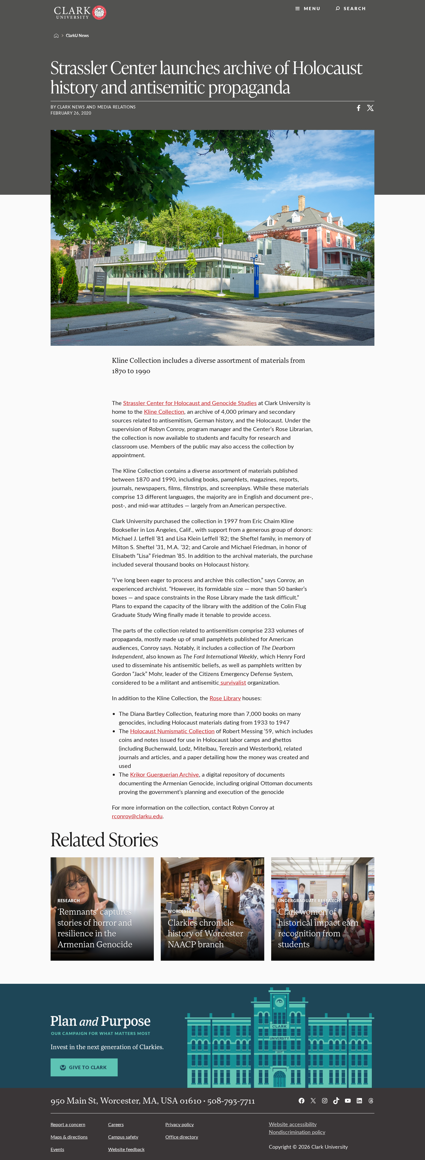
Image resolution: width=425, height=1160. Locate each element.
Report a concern (68, 1124)
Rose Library (225, 698)
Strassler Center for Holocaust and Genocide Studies (190, 403)
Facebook (359, 108)
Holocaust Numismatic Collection (172, 731)
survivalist (232, 682)
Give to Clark (87, 1067)
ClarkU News (77, 35)
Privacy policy (179, 1124)
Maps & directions (69, 1137)
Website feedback (126, 1149)
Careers (116, 1124)
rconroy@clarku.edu (137, 816)
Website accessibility (293, 1124)
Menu (312, 8)
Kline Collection (164, 411)
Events (57, 1149)
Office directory (181, 1137)
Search (355, 8)
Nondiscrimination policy (297, 1131)
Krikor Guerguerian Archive (164, 774)
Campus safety (123, 1137)
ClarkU (56, 35)
